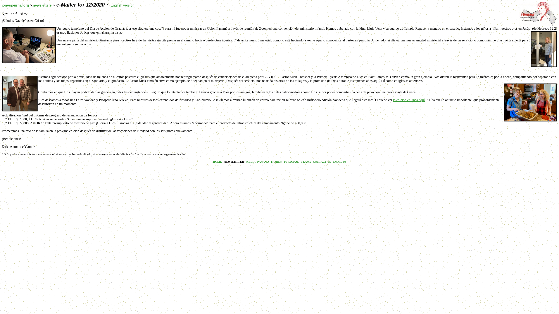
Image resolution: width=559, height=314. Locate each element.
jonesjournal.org (15, 5)
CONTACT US (322, 161)
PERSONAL (291, 161)
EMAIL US (339, 161)
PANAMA (263, 161)
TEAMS (306, 161)
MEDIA (250, 161)
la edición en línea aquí (409, 100)
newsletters (42, 5)
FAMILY (276, 161)
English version (122, 5)
